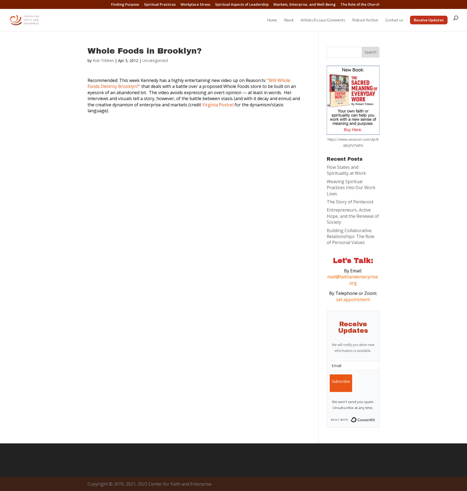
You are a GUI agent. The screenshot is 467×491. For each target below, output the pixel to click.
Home (272, 20)
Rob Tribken (103, 60)
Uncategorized (155, 60)
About (289, 20)
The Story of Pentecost (350, 202)
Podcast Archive (365, 20)
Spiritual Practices (160, 5)
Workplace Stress (195, 5)
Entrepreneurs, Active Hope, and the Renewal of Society (353, 216)
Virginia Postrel (218, 105)
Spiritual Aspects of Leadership (242, 5)
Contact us (394, 20)
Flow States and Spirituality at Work (346, 170)
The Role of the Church (360, 5)
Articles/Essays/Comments (323, 20)
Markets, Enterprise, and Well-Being (304, 5)
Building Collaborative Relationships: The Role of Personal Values (350, 237)
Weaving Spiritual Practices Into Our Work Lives (351, 188)
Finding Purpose (125, 5)
